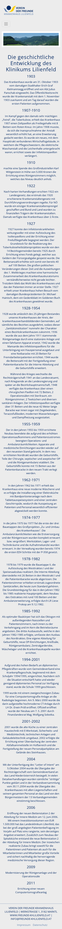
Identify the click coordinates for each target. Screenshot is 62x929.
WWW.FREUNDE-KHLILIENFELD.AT (30, 915)
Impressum (24, 925)
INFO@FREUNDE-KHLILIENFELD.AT (31, 919)
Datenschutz (40, 925)
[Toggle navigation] (6, 24)
